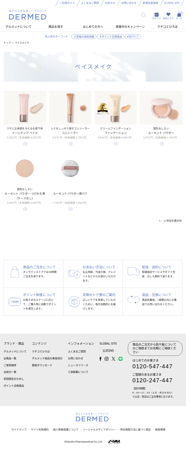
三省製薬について (78, 371)
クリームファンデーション (115, 128)
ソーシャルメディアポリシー (99, 429)
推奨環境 (160, 429)
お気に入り (168, 18)
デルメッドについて (15, 351)
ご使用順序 (10, 365)
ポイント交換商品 (14, 385)
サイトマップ (19, 429)
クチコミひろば (167, 26)
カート (179, 16)
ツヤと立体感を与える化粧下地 (25, 128)
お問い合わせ (129, 2)
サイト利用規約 (40, 429)
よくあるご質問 (90, 2)
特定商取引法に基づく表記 (135, 429)
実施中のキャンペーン (130, 26)
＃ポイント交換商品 (110, 36)
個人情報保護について (65, 429)
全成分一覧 (10, 371)
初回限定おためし (14, 378)
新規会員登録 (150, 2)
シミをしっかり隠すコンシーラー (70, 128)
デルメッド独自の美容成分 (47, 358)
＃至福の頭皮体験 (84, 36)
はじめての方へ (93, 26)
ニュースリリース (78, 365)
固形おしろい (161, 128)
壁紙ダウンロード (42, 365)
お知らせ (110, 2)
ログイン (156, 18)
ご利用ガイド (67, 2)
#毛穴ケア (133, 36)
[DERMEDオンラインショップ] (27, 15)
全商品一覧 (10, 358)
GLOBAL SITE (172, 2)
